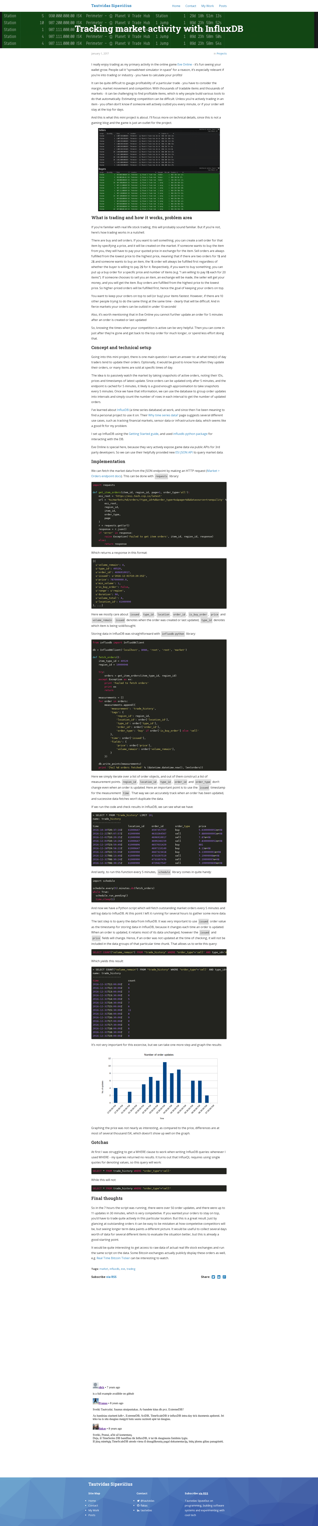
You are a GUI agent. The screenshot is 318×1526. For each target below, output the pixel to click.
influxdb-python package (190, 434)
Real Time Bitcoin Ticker (113, 1258)
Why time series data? (163, 415)
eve (123, 1269)
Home (176, 6)
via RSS (111, 1277)
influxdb (114, 1269)
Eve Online (184, 64)
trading (131, 1269)
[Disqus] (159, 1331)
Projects (222, 53)
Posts (223, 6)
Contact (191, 6)
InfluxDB (123, 410)
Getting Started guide (143, 434)
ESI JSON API (184, 452)
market (104, 1269)
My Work (207, 6)
